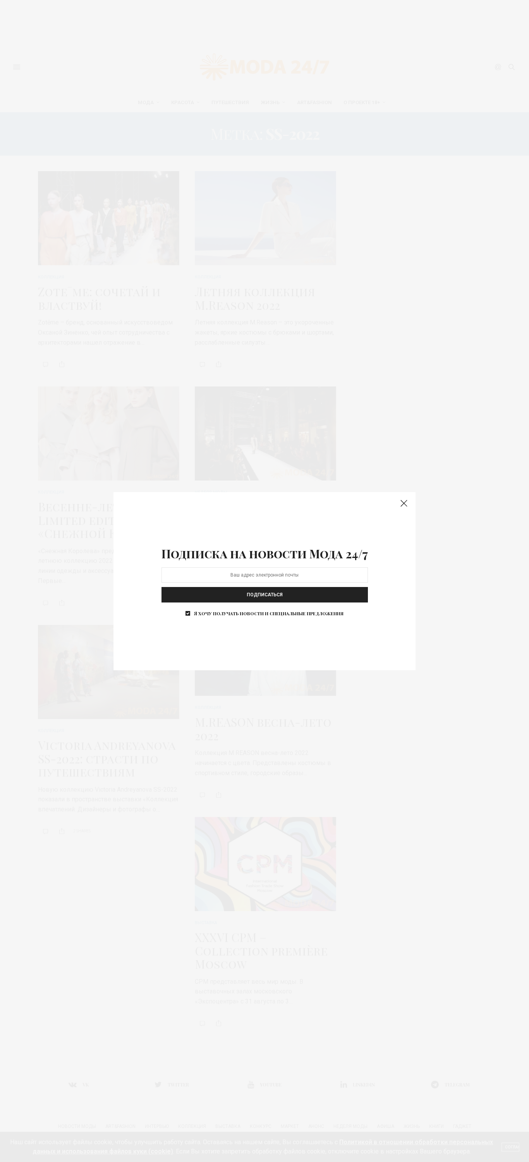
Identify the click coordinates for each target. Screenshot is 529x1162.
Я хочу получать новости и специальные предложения (269, 613)
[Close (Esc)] (404, 503)
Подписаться (265, 594)
